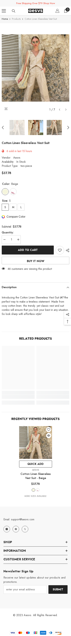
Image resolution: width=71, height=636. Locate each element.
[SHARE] (66, 250)
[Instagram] (6, 529)
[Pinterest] (16, 529)
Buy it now (35, 261)
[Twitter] (25, 529)
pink (37, 490)
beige (33, 490)
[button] (60, 110)
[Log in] (57, 11)
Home (5, 19)
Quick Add (35, 464)
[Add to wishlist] (59, 250)
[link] (18, 397)
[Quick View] (48, 435)
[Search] (14, 11)
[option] (35, 68)
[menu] (4, 11)
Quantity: (8, 232)
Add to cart (28, 250)
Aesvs (16, 158)
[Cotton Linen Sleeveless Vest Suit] (35, 442)
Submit (58, 589)
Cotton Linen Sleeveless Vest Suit (36, 476)
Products (16, 19)
